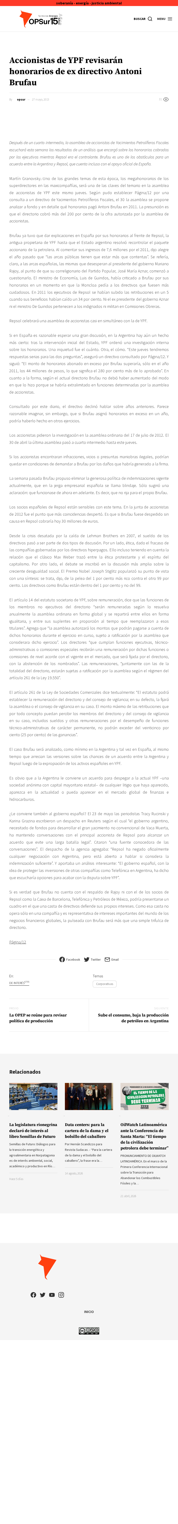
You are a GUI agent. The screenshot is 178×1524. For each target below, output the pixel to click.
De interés (19, 983)
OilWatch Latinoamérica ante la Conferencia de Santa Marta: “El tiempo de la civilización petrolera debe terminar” (144, 1136)
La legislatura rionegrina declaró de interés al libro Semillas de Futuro (33, 1130)
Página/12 (17, 942)
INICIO (89, 1311)
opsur (21, 99)
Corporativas (104, 984)
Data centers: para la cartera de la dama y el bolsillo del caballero (86, 1130)
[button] (165, 19)
